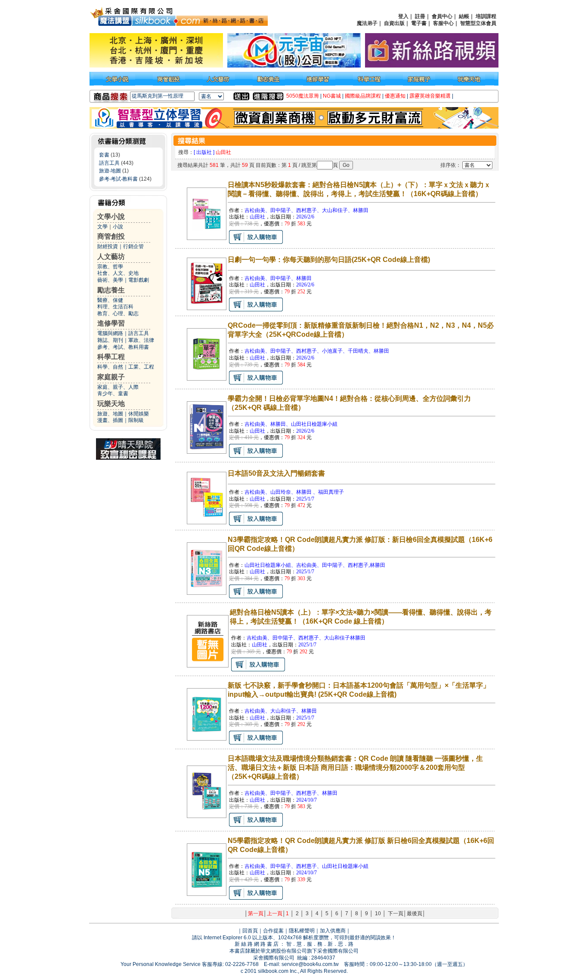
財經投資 (107, 246)
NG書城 (332, 96)
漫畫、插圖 (110, 420)
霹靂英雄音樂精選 (430, 96)
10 (378, 913)
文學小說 (111, 216)
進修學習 (111, 323)
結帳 (464, 16)
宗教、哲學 (110, 267)
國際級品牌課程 (363, 96)
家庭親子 (111, 377)
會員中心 (442, 16)
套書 (104, 155)
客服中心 (443, 23)
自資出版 (394, 23)
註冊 (420, 16)
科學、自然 (110, 367)
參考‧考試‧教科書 (118, 179)
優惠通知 (395, 96)
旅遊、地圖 (110, 414)
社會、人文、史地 (118, 273)
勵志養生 (111, 290)
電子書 (419, 23)
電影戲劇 (138, 280)
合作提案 (273, 931)
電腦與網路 (110, 333)
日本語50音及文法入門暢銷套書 (276, 473)
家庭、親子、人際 (118, 387)
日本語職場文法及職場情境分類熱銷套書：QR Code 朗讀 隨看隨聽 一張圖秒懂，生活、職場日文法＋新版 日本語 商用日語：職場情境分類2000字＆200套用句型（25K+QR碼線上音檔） (355, 767)
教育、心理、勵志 (118, 314)
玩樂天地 (111, 403)
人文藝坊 (111, 256)
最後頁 (414, 913)
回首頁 (250, 931)
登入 (403, 16)
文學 (102, 227)
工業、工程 (141, 367)
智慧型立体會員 (478, 23)
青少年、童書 (112, 394)
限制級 (136, 420)
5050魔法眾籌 (302, 96)
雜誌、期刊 (110, 340)
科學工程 (111, 356)
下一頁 (395, 913)
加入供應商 (333, 931)
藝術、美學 (110, 280)
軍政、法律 (141, 340)
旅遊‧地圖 (110, 171)
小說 (118, 227)
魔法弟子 (367, 23)
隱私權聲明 (302, 931)
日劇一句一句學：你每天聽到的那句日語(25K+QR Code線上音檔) (329, 259)
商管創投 (111, 236)
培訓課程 (486, 16)
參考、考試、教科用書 (123, 347)
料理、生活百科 (115, 307)
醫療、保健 (110, 300)
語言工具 (109, 163)
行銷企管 (133, 246)
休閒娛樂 (138, 414)
